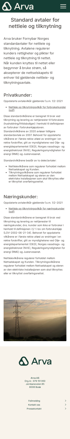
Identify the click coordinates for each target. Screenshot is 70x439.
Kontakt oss (34, 404)
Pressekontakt (34, 408)
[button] (63, 6)
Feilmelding (34, 400)
